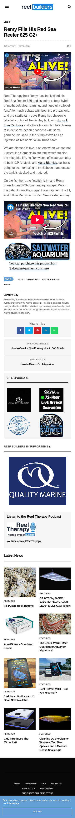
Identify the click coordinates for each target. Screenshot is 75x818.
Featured (9, 601)
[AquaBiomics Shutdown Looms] (20, 625)
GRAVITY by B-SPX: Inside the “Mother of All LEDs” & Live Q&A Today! (55, 602)
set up (7, 284)
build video (33, 279)
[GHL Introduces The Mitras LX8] (20, 719)
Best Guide (46, 788)
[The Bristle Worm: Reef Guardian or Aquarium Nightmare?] (55, 624)
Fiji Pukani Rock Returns (19, 605)
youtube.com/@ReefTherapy (24, 541)
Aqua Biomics (47, 162)
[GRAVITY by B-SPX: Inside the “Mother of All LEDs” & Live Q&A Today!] (55, 579)
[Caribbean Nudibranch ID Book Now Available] (20, 673)
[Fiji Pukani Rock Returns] (20, 582)
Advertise (31, 783)
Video (7, 22)
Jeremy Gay (10, 46)
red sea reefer (50, 279)
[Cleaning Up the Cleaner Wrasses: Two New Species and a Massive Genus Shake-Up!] (55, 719)
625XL (21, 279)
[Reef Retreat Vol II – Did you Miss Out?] (55, 669)
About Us (56, 783)
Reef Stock (29, 788)
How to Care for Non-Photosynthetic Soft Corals (37, 348)
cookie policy (11, 803)
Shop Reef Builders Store (37, 793)
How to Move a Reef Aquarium (37, 364)
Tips (43, 783)
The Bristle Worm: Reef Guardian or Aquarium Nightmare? (53, 646)
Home (17, 783)
